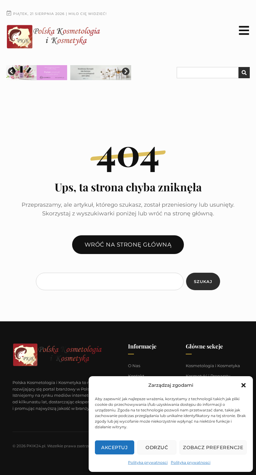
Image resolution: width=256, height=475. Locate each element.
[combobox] (208, 72)
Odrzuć (156, 447)
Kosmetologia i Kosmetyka (213, 365)
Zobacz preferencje (213, 447)
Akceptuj (114, 447)
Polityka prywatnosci (148, 462)
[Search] (244, 72)
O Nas (134, 365)
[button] (243, 385)
